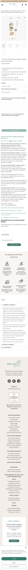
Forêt (13, 443)
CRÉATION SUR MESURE (14, 462)
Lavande (12, 445)
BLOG (14, 503)
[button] (26, 547)
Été (19, 440)
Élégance (10, 442)
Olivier (11, 447)
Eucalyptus (17, 442)
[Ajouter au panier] (14, 130)
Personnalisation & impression (9, 89)
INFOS (14, 479)
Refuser (14, 562)
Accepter (14, 558)
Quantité (3, 83)
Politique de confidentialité (14, 510)
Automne (17, 438)
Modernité (18, 445)
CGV (9, 508)
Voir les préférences (14, 566)
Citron (9, 440)
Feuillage (9, 443)
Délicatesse (15, 440)
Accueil (2, 10)
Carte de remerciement (15, 10)
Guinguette (18, 443)
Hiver (8, 445)
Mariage (7, 10)
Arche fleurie (11, 438)
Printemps (16, 447)
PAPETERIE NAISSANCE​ (14, 451)
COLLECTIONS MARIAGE (14, 435)
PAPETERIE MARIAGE (14, 415)
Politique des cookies (14, 512)
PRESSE (14, 505)
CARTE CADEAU (14, 495)
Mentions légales (15, 508)
